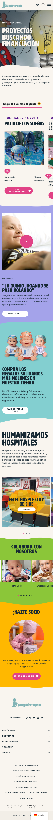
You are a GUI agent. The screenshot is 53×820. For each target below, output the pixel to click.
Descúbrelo (15, 314)
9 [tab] (31, 595)
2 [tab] (20, 595)
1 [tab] (23, 533)
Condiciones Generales (26, 782)
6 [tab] (26, 595)
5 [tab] (29, 533)
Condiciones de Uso (26, 787)
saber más (26, 509)
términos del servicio (21, 808)
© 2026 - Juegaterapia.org (26, 816)
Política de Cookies (27, 776)
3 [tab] (26, 533)
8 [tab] (29, 595)
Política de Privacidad (26, 765)
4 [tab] (23, 595)
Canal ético (26, 798)
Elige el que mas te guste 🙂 (22, 104)
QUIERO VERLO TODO (15, 410)
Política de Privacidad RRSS (26, 771)
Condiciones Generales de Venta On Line (26, 793)
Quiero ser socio (24, 676)
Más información (17, 190)
